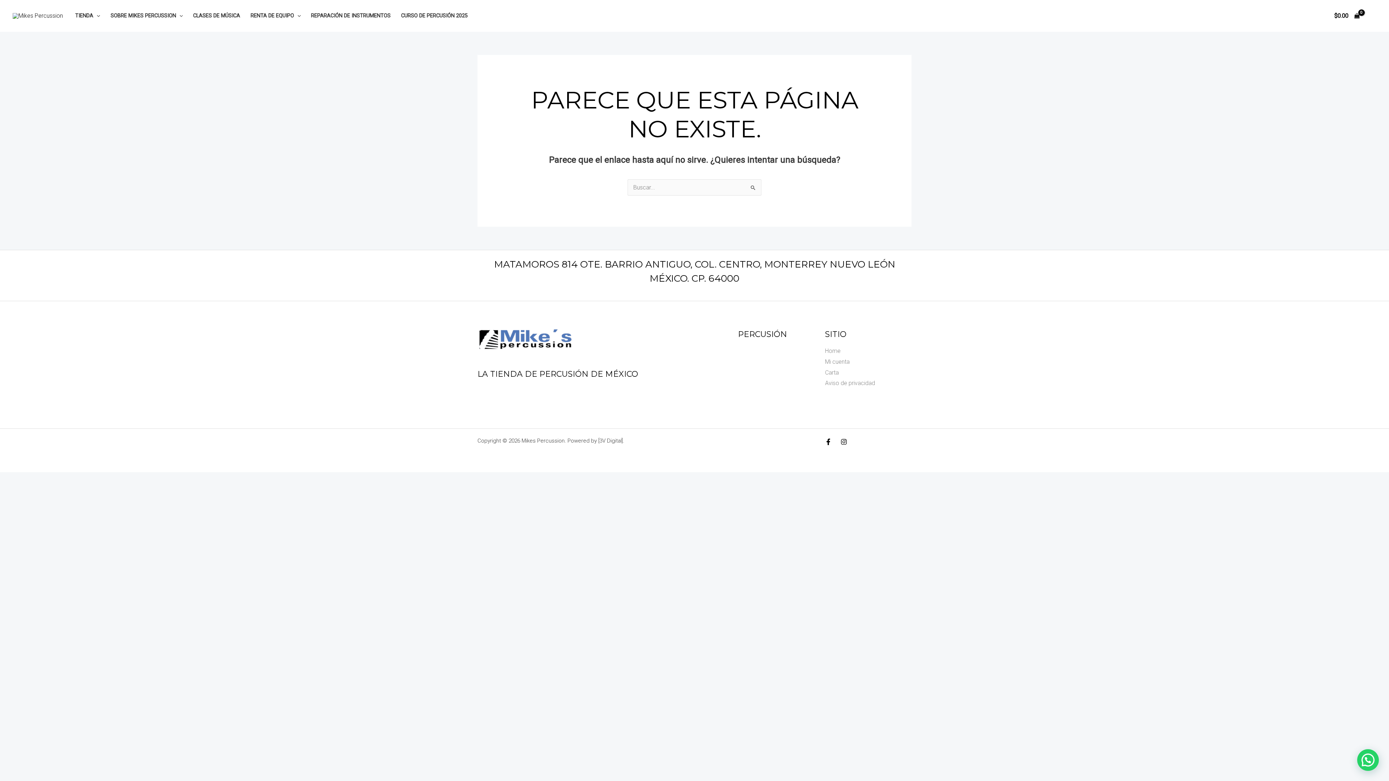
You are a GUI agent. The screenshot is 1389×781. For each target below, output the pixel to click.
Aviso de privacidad (850, 383)
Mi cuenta (837, 361)
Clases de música (216, 16)
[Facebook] (828, 442)
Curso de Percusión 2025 (434, 16)
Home (833, 350)
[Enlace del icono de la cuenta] (1373, 16)
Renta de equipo (272, 16)
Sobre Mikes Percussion (143, 16)
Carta (832, 372)
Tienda (84, 16)
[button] (96, 16)
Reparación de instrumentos (351, 16)
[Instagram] (844, 442)
